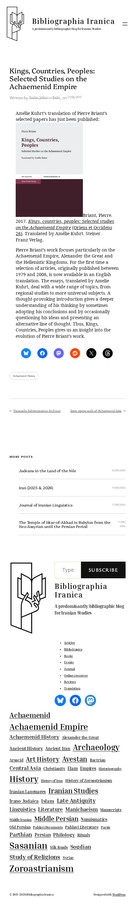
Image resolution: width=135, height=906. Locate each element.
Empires (88, 768)
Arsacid (16, 760)
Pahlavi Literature (81, 827)
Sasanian (28, 845)
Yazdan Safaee (38, 97)
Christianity (54, 768)
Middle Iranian (20, 820)
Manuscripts (111, 810)
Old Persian (20, 827)
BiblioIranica (73, 649)
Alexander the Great (80, 737)
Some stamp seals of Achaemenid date (96, 410)
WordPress (119, 894)
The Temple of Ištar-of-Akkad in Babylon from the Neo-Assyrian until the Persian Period (65, 524)
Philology (64, 835)
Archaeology (96, 747)
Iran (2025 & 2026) (36, 487)
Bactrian (97, 759)
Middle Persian (56, 818)
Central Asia (25, 768)
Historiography (110, 769)
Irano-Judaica (24, 801)
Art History (43, 759)
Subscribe (103, 569)
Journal (69, 669)
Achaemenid (29, 715)
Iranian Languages (27, 791)
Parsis (105, 827)
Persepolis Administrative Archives (37, 410)
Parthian (20, 834)
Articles (69, 642)
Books (56, 97)
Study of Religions (34, 856)
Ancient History (26, 748)
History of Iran (52, 781)
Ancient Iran (57, 748)
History (23, 779)
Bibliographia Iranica (73, 21)
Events (69, 662)
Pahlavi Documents (47, 827)
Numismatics (94, 819)
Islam (47, 801)
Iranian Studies (73, 790)
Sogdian (80, 846)
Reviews (70, 681)
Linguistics (22, 809)
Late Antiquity (76, 800)
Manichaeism (81, 809)
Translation (72, 688)
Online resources (76, 675)
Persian (43, 834)
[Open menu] (125, 24)
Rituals (83, 835)
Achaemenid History (24, 376)
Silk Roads (59, 847)
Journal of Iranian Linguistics (46, 505)
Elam (73, 768)
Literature (50, 809)
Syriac (68, 857)
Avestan (74, 759)
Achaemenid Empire (48, 727)
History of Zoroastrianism (88, 780)
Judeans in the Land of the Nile (47, 470)
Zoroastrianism (41, 868)
